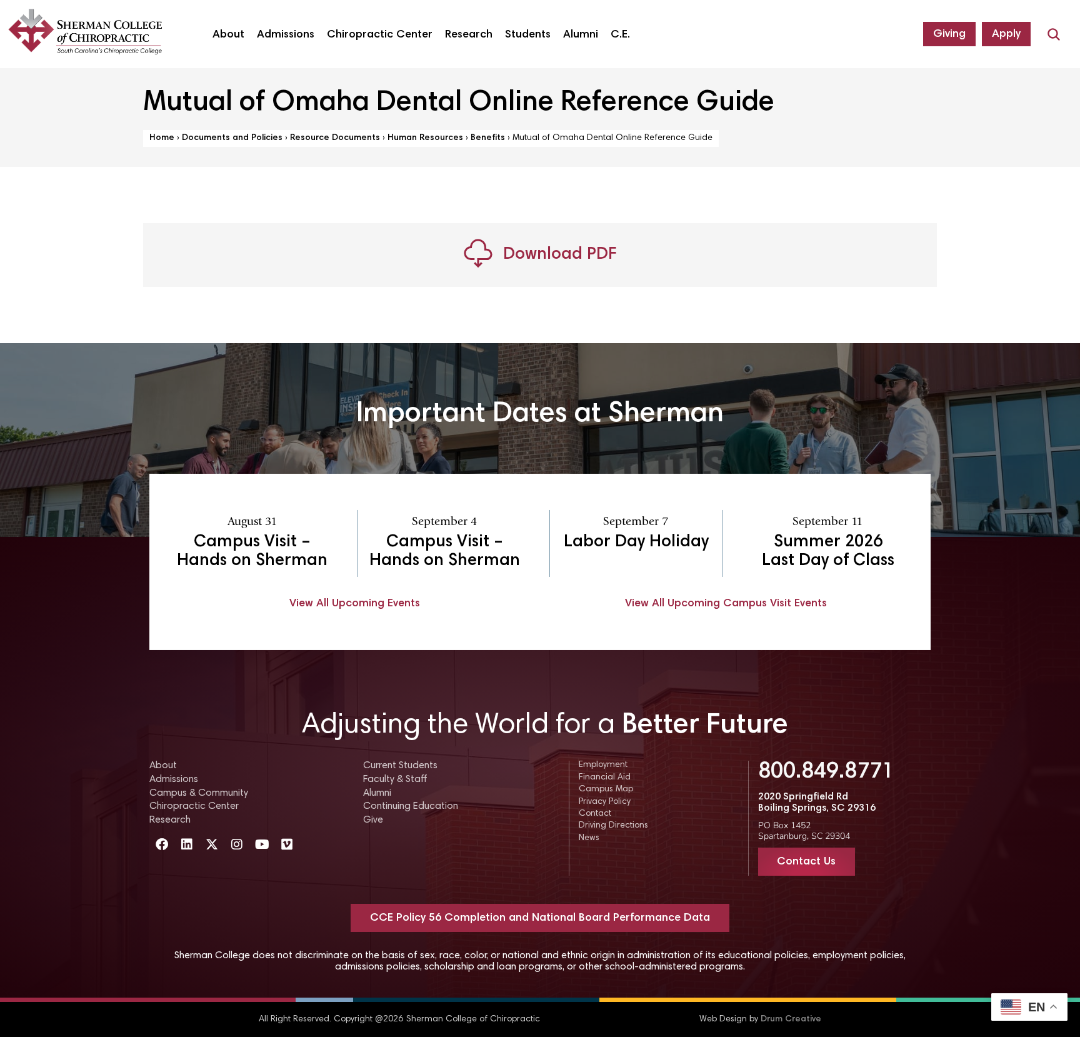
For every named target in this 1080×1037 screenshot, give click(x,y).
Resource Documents (335, 138)
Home (161, 138)
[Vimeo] (286, 844)
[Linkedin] (186, 844)
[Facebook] (161, 844)
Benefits (488, 138)
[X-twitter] (211, 844)
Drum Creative (791, 1019)
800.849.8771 (826, 772)
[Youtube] (261, 844)
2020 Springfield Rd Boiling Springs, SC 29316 (817, 802)
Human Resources (425, 138)
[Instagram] (236, 844)
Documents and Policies (232, 138)
